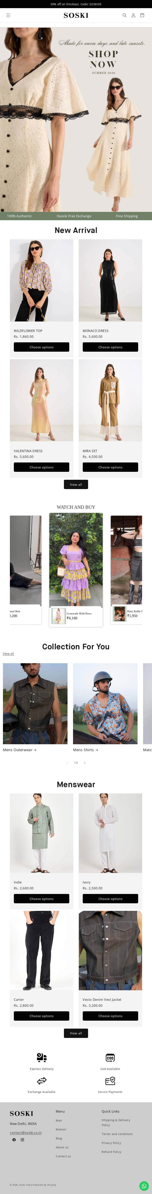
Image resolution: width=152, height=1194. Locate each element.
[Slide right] (84, 763)
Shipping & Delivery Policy (116, 1122)
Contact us (63, 1156)
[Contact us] (144, 1186)
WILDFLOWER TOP (28, 331)
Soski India (25, 1184)
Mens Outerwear (17, 750)
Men (59, 1120)
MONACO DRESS (95, 331)
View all (76, 484)
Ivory (87, 882)
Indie (18, 882)
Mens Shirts (83, 750)
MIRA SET (90, 451)
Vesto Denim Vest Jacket (102, 1000)
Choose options (42, 347)
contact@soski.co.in (26, 1132)
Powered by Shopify (44, 1184)
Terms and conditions (117, 1134)
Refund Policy (111, 1152)
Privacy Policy (111, 1143)
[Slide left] (67, 763)
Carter (19, 1000)
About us (62, 1147)
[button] (8, 15)
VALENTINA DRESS (28, 451)
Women (61, 1129)
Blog (59, 1138)
